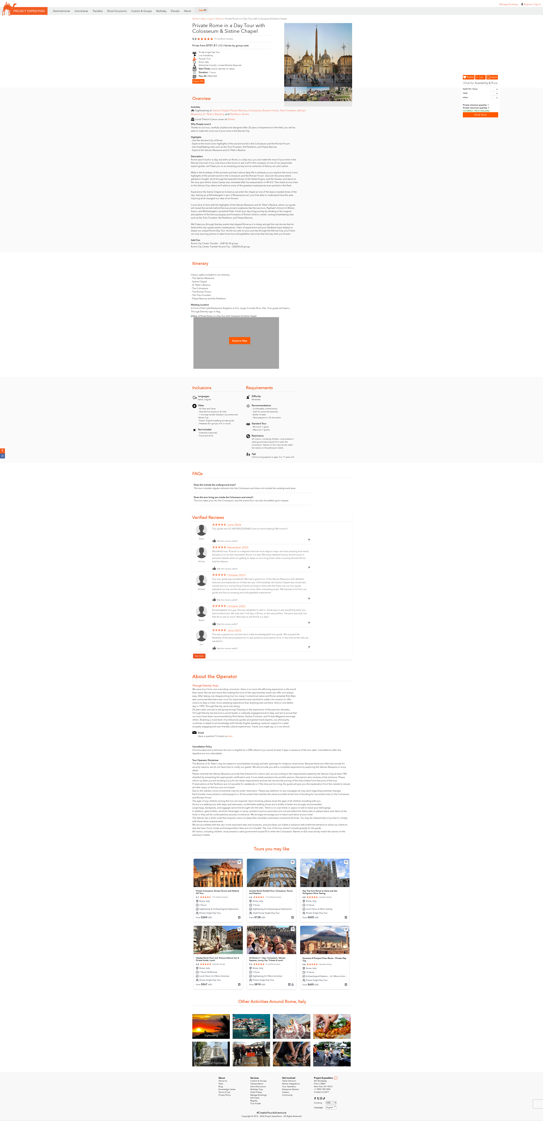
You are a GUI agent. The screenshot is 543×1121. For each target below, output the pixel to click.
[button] (2, 450)
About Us (222, 1081)
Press (220, 1083)
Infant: (465, 97)
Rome (220, 18)
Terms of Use (224, 1092)
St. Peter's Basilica (213, 114)
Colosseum (254, 110)
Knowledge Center (227, 1089)
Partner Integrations (291, 1083)
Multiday (161, 11)
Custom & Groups (141, 11)
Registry (254, 1100)
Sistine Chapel (220, 110)
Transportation (256, 1083)
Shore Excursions (117, 11)
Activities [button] (80, 11)
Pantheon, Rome (239, 114)
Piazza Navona (238, 110)
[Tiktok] (324, 1098)
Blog (220, 1086)
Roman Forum (270, 110)
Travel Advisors (289, 1081)
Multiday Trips (256, 1089)
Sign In (537, 4)
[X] (318, 1098)
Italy (204, 18)
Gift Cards (254, 1098)
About (187, 11)
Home (196, 18)
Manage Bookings (258, 1095)
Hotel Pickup (256, 1092)
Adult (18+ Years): (470, 89)
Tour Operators (289, 1086)
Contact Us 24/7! (321, 1092)
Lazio (212, 18)
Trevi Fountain (288, 110)
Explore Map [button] (239, 341)
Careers (285, 1092)
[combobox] (331, 1107)
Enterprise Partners (290, 1089)
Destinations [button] (60, 11)
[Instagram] (321, 1098)
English (329, 1107)
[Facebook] (315, 1098)
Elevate (175, 11)
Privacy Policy (224, 1095)
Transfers (98, 11)
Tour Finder (255, 1103)
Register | (528, 4)
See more (199, 656)
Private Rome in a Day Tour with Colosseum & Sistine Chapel (256, 18)
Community (287, 1095)
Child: (465, 93)
